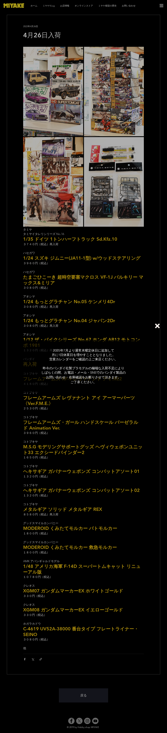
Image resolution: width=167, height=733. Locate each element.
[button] (157, 325)
